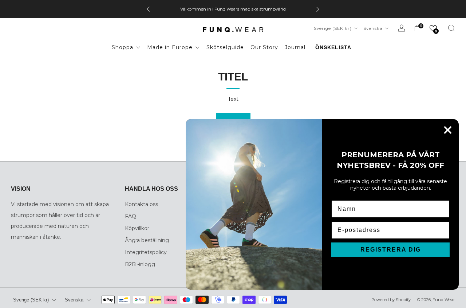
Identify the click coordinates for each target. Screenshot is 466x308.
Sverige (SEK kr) (333, 28)
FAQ (130, 216)
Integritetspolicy (146, 252)
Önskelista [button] (333, 47)
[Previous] (148, 9)
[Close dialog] (448, 130)
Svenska (373, 28)
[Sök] (451, 28)
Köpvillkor (137, 228)
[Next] (318, 9)
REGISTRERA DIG (390, 249)
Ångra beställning (147, 240)
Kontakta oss (141, 204)
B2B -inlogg (140, 264)
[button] (433, 28)
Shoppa (123, 47)
